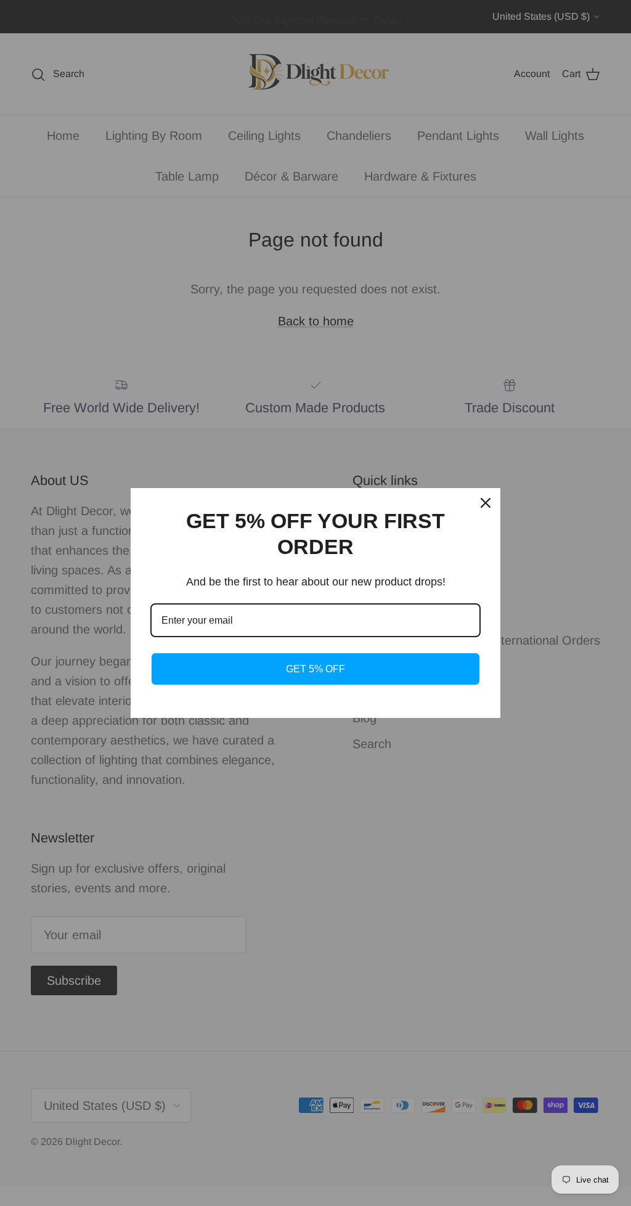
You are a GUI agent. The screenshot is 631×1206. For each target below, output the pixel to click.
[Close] (485, 503)
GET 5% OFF (315, 669)
